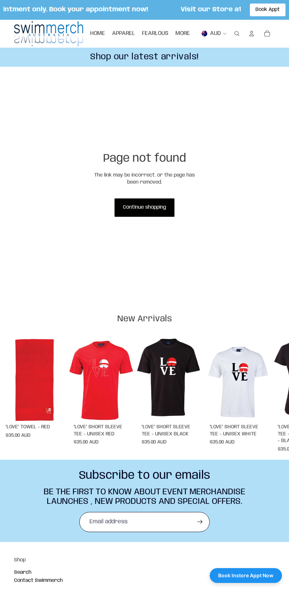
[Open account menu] (251, 33)
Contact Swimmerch (38, 580)
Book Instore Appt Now (245, 575)
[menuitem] (182, 33)
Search (22, 572)
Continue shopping (144, 207)
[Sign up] (200, 522)
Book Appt (268, 9)
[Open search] (237, 33)
